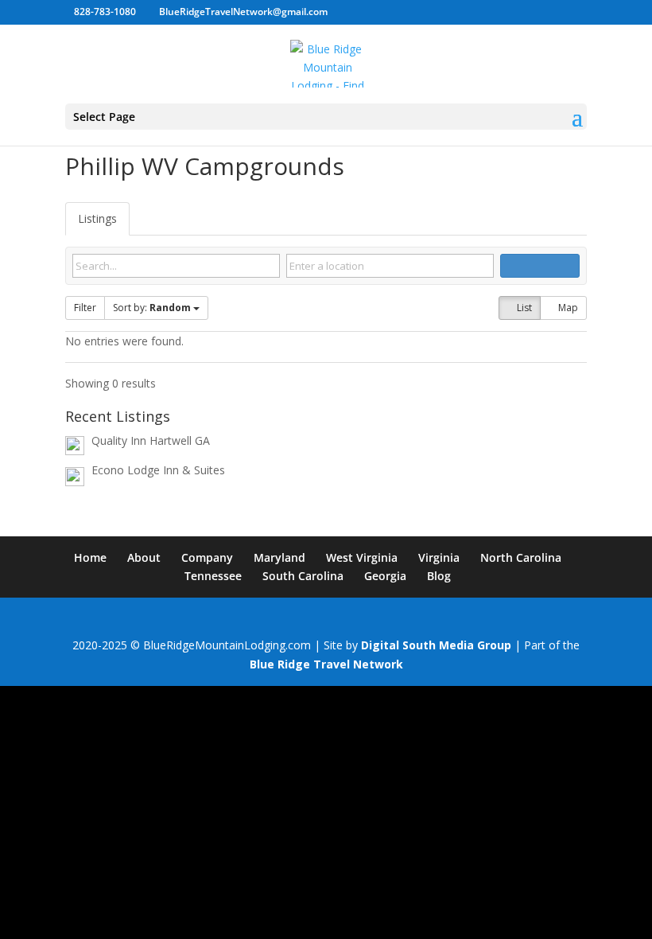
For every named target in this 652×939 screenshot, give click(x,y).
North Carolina (520, 557)
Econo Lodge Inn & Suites (158, 469)
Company (207, 557)
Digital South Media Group (436, 645)
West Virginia (362, 557)
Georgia (385, 575)
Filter (85, 307)
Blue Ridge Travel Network (326, 664)
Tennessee (213, 575)
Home (90, 557)
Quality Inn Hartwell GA (150, 440)
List (523, 307)
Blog (439, 575)
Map (567, 307)
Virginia (439, 557)
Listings (97, 218)
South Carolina (302, 575)
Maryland (279, 557)
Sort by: (152, 307)
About (144, 557)
